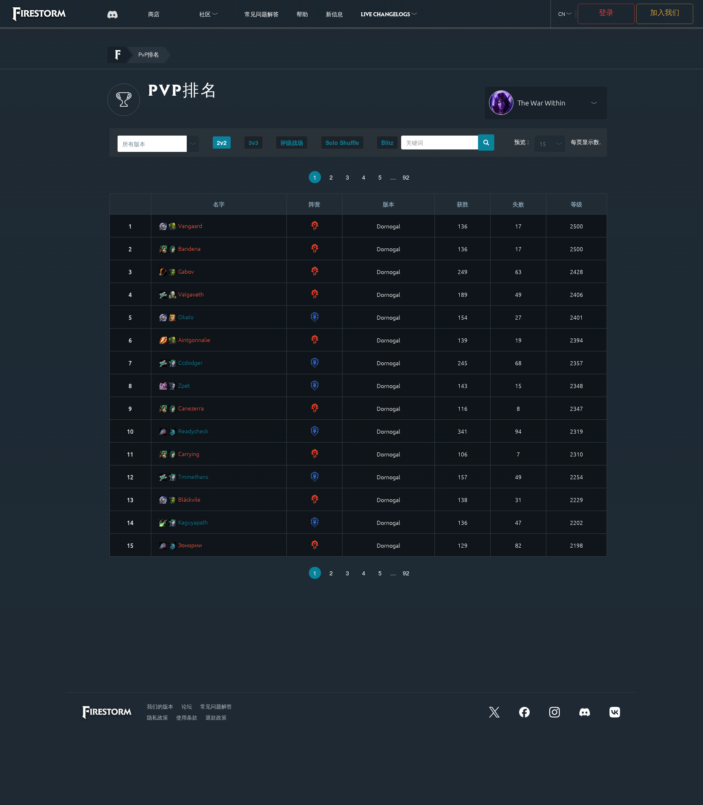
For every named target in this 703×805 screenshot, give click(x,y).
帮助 (302, 15)
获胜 (462, 204)
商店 (153, 15)
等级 (576, 204)
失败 (518, 204)
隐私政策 (157, 717)
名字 (219, 204)
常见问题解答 (262, 15)
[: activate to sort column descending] (130, 204)
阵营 (314, 204)
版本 (388, 204)
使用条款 (186, 717)
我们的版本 (160, 706)
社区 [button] (205, 15)
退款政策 (216, 717)
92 (406, 177)
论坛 (186, 706)
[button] (565, 14)
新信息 (334, 15)
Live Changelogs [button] (386, 15)
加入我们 (664, 13)
